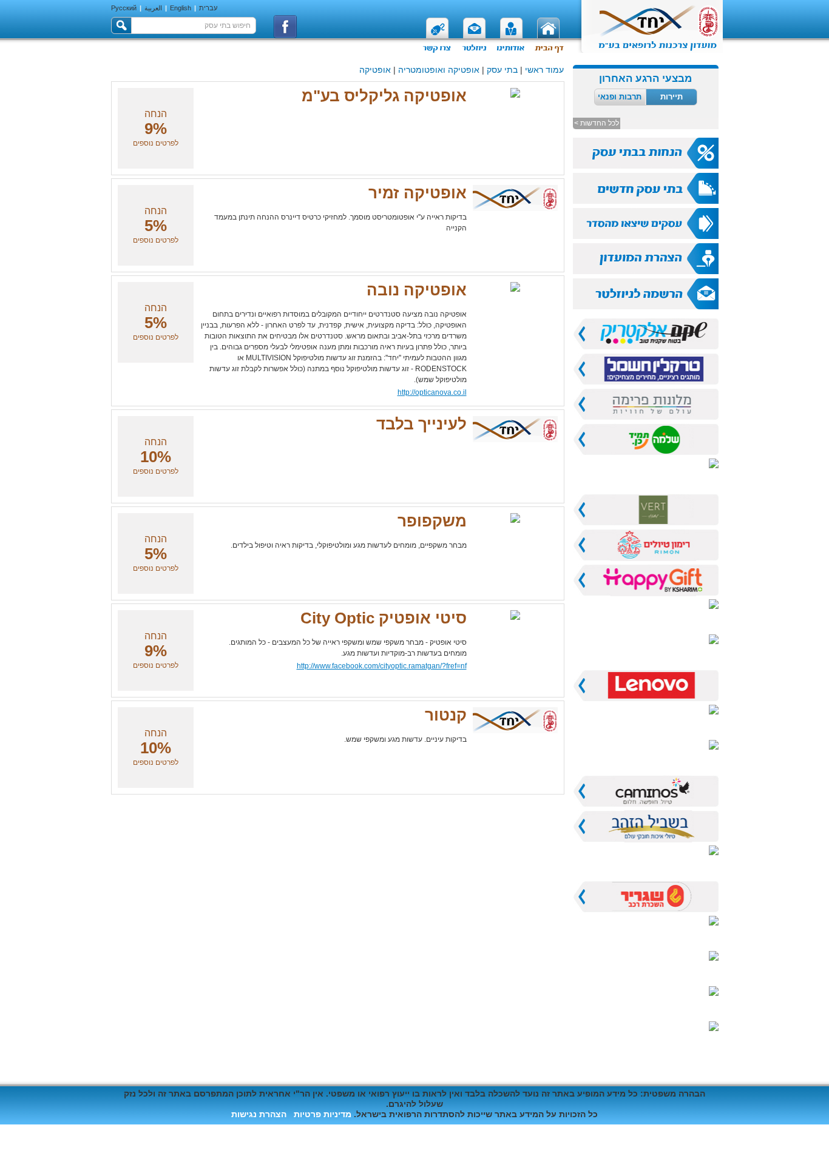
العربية (153, 8)
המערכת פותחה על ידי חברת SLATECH (187, 1130)
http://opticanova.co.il (432, 392)
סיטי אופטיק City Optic (383, 618)
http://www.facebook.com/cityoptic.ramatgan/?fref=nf (382, 666)
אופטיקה (375, 70)
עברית (208, 8)
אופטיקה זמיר (417, 193)
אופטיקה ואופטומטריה (438, 70)
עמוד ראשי (544, 70)
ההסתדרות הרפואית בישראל (600, 1139)
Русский (124, 8)
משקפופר (432, 521)
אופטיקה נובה (417, 290)
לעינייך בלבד (421, 424)
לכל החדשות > (596, 123)
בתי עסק (502, 70)
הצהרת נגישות (258, 1114)
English (180, 8)
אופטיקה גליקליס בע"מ (384, 96)
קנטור (446, 715)
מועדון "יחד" (696, 1139)
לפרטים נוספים (155, 143)
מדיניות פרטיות (322, 1114)
